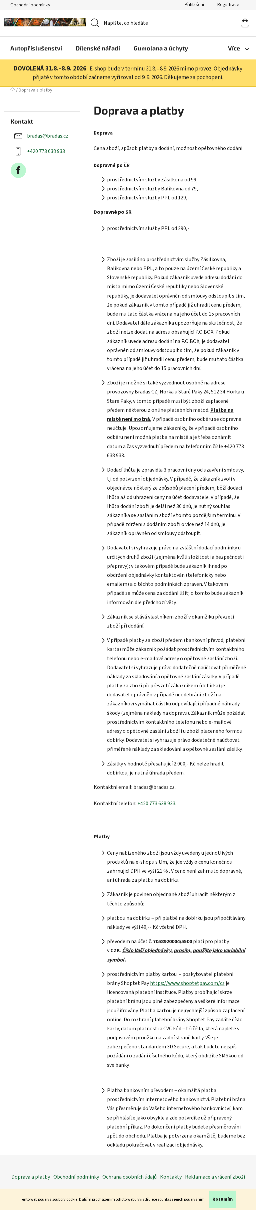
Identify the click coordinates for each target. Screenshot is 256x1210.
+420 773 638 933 (46, 151)
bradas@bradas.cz (47, 136)
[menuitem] (36, 48)
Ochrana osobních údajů (129, 1177)
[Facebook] (18, 170)
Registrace (228, 4)
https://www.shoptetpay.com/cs (187, 983)
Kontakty (171, 1177)
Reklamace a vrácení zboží (215, 1177)
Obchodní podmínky (30, 5)
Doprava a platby (30, 1177)
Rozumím (222, 1199)
